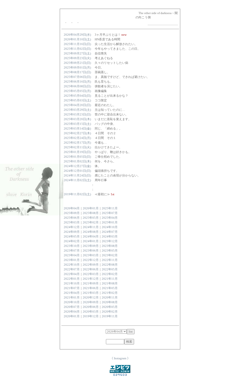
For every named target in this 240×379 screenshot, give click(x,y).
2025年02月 (91, 222)
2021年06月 (91, 288)
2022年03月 (91, 274)
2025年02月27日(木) (77, 133)
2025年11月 (110, 208)
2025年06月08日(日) (77, 86)
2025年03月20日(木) (77, 119)
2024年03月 (110, 236)
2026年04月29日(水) (77, 34)
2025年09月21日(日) (77, 63)
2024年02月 (72, 241)
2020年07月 (72, 307)
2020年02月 (110, 311)
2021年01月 (72, 297)
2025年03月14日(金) (77, 128)
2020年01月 (72, 316)
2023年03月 (91, 255)
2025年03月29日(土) (77, 109)
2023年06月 (91, 250)
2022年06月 (91, 269)
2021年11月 (110, 278)
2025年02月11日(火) (77, 147)
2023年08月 (110, 246)
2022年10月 (72, 264)
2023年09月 (91, 246)
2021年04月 (72, 293)
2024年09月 (72, 232)
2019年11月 (110, 316)
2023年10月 (72, 246)
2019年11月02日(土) (77, 194)
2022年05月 (110, 269)
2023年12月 (110, 241)
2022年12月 (91, 260)
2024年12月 (72, 227)
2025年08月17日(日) (77, 72)
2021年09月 (91, 283)
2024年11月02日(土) (77, 180)
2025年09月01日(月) (77, 67)
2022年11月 (110, 260)
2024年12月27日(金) (77, 166)
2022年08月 (110, 264)
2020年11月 (110, 297)
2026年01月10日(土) (77, 39)
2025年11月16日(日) (77, 44)
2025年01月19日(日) (77, 152)
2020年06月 (91, 307)
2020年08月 (110, 302)
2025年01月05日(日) (77, 156)
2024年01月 (91, 241)
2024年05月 (72, 236)
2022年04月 (72, 274)
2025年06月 (72, 217)
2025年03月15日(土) (77, 124)
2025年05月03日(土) (77, 100)
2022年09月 (91, 264)
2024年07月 (110, 232)
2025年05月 (91, 217)
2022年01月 (72, 278)
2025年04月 (110, 217)
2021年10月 (72, 283)
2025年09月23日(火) (77, 58)
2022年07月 (72, 269)
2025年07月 (110, 213)
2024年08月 (91, 232)
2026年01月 (91, 208)
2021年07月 (72, 288)
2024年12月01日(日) (77, 170)
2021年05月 (110, 288)
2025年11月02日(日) (77, 48)
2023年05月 (110, 250)
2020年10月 (72, 302)
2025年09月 (72, 213)
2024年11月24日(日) (77, 175)
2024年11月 (91, 227)
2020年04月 (72, 311)
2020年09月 (91, 302)
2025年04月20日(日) (77, 105)
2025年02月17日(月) (77, 142)
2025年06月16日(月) (77, 81)
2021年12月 (91, 278)
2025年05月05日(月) (77, 91)
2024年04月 (91, 236)
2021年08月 (110, 283)
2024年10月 (110, 227)
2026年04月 (72, 208)
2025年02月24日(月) (77, 138)
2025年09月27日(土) (77, 53)
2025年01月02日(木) (77, 161)
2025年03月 (72, 222)
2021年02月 (110, 293)
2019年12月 (91, 316)
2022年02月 (110, 274)
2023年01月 (72, 260)
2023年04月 (72, 255)
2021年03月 (91, 293)
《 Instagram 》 (120, 358)
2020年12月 (91, 297)
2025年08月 (91, 213)
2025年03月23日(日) (77, 114)
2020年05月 (110, 307)
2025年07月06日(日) (77, 77)
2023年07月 (72, 250)
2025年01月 (110, 222)
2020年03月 (91, 311)
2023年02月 (110, 255)
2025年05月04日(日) (77, 95)
